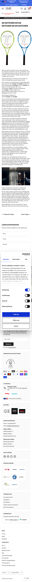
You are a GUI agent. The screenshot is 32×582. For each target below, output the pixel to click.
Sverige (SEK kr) (15, 572)
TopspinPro (6, 499)
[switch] (27, 295)
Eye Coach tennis (8, 497)
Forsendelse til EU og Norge (18, 1)
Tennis (3, 534)
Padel (3, 536)
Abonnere (8, 344)
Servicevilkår (5, 558)
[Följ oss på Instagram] (8, 456)
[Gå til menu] (3, 8)
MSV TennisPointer (8, 507)
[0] (29, 9)
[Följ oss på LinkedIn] (15, 456)
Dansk (4, 572)
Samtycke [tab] (6, 259)
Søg (3, 553)
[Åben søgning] (22, 9)
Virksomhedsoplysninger (8, 565)
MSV (11, 161)
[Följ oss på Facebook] (4, 456)
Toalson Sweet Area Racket (10, 504)
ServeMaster (6, 502)
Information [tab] (16, 259)
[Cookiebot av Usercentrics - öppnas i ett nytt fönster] (22, 254)
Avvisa (16, 326)
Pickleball (4, 539)
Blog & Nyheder (6, 550)
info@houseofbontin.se (13, 425)
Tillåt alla (16, 314)
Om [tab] (26, 259)
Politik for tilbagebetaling (8, 560)
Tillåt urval (16, 320)
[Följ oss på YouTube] (11, 456)
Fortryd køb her (6, 563)
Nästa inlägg (24, 214)
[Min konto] (25, 9)
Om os (3, 545)
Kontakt (4, 548)
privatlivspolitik (12, 347)
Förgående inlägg (9, 214)
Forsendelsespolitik (7, 555)
